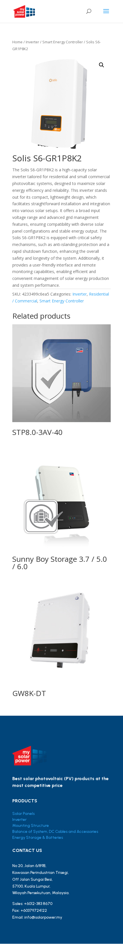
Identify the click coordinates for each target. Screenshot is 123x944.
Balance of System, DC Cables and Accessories (55, 831)
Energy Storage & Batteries (37, 837)
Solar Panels (23, 813)
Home (17, 41)
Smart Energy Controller (62, 41)
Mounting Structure (30, 825)
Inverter (32, 41)
